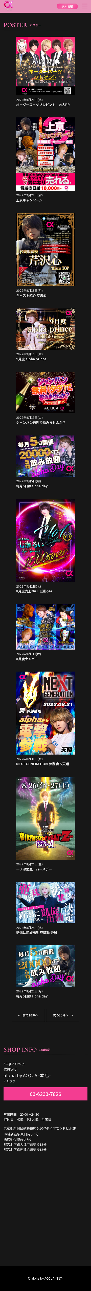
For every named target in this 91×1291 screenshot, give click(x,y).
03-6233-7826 (45, 1093)
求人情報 (67, 6)
